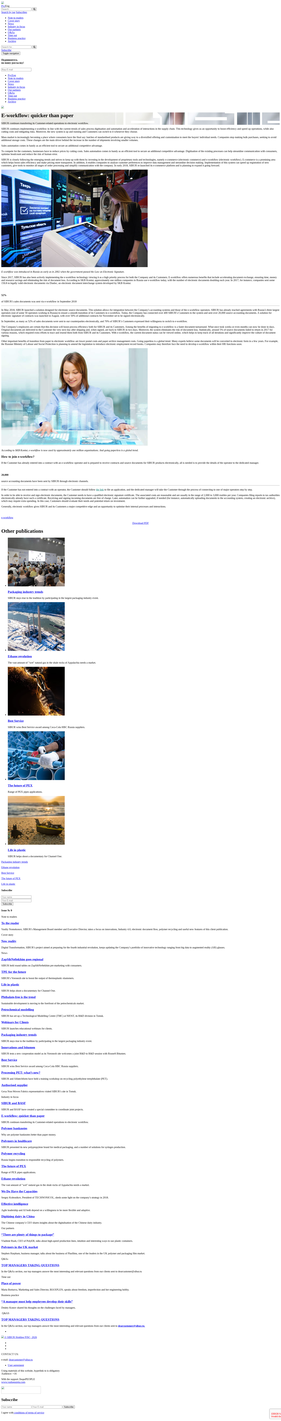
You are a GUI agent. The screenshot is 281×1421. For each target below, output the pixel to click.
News (11, 23)
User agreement (16, 1365)
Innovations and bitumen (18, 1047)
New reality (8, 941)
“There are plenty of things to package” (27, 1234)
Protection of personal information (34, 903)
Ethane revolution (20, 656)
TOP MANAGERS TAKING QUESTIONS (30, 1265)
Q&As (11, 32)
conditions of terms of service (28, 1412)
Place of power (11, 1283)
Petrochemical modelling (17, 1009)
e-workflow (7, 517)
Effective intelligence (14, 1204)
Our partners (14, 29)
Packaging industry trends (25, 592)
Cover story (14, 20)
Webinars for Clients (15, 1022)
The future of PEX (20, 785)
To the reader (10, 923)
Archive (12, 41)
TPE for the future (13, 972)
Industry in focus (16, 26)
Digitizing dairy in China (18, 1216)
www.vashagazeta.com (13, 1382)
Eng (14, 75)
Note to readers (15, 17)
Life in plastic (17, 850)
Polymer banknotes (14, 1128)
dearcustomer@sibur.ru (21, 1359)
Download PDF (140, 523)
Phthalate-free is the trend (18, 997)
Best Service (16, 721)
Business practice (17, 38)
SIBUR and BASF (13, 1103)
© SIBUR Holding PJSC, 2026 (20, 1337)
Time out (12, 35)
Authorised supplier (14, 1085)
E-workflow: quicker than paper (23, 1115)
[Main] (2, 3)
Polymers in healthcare (16, 1141)
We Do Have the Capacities (19, 1191)
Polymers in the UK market (19, 1247)
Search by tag (8, 12)
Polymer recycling (13, 1153)
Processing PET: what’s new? (20, 1072)
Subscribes (21, 12)
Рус (3, 6)
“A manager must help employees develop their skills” (37, 1301)
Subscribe (6, 50)
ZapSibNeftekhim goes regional (22, 959)
